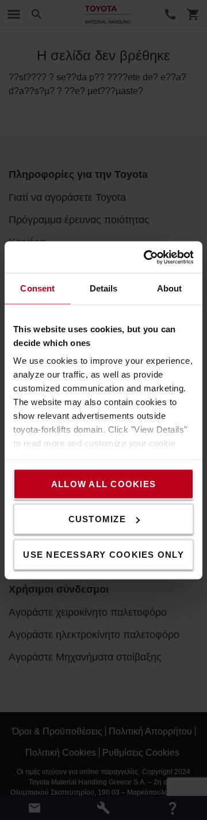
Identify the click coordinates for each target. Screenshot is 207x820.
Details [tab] (104, 288)
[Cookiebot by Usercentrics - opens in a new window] (146, 257)
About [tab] (169, 288)
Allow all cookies (103, 483)
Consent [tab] (37, 288)
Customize (97, 519)
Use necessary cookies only (103, 554)
